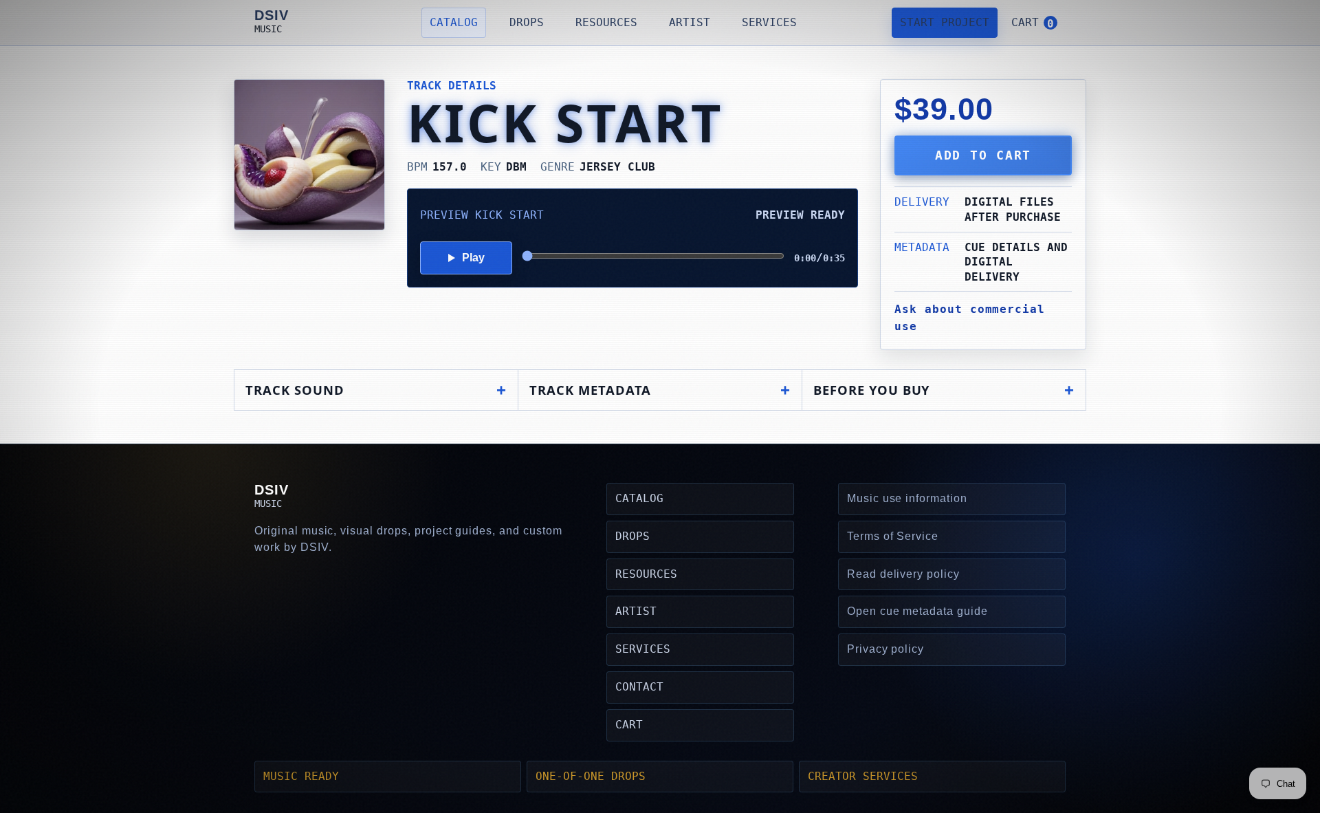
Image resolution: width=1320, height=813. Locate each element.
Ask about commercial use (969, 318)
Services (769, 22)
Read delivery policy (903, 574)
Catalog (454, 22)
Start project (944, 22)
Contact (639, 686)
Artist (689, 22)
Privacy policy (885, 649)
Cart (629, 724)
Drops (526, 22)
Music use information (907, 498)
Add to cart (983, 155)
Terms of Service (892, 536)
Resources (606, 22)
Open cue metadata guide (917, 611)
